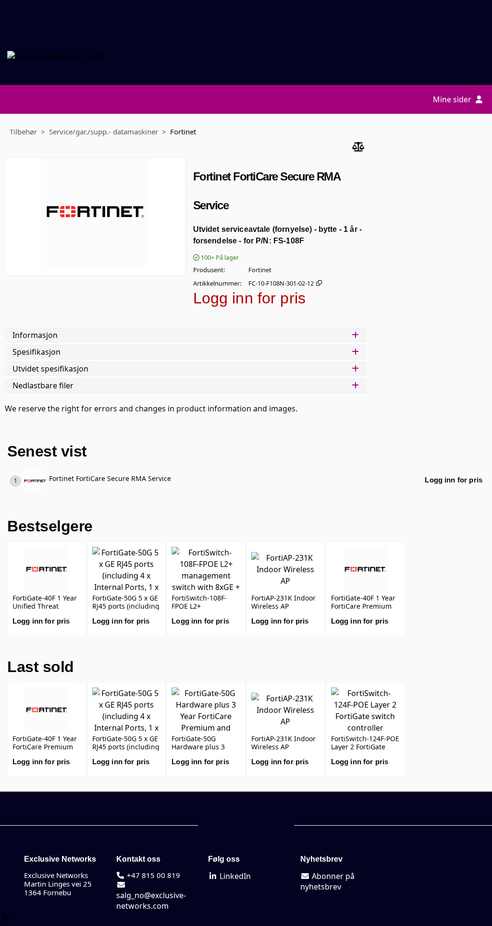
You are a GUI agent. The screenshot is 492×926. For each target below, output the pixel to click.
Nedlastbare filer (43, 385)
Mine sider (453, 99)
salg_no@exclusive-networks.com (151, 900)
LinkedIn (234, 876)
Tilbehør (23, 131)
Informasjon (35, 335)
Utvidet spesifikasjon (50, 368)
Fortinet (183, 131)
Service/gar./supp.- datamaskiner (103, 131)
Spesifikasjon (36, 352)
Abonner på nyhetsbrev (327, 881)
